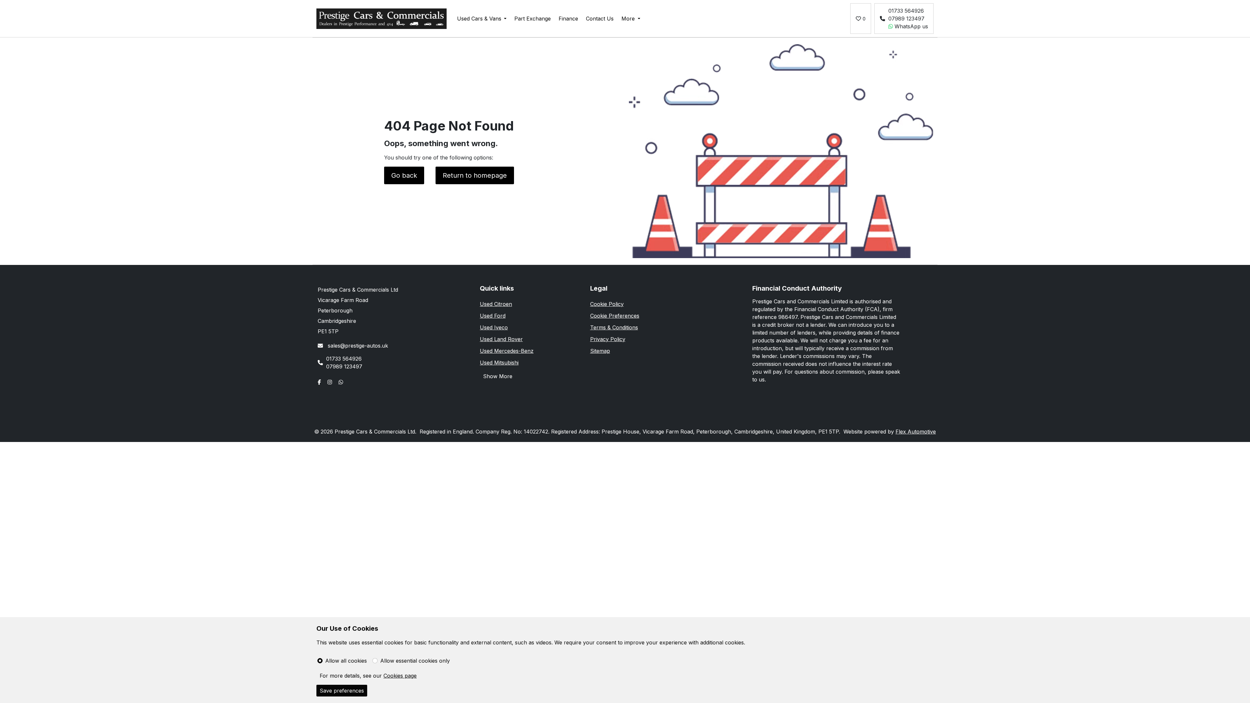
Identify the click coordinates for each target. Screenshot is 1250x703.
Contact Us (600, 18)
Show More (497, 376)
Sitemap (600, 351)
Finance (568, 18)
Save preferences (342, 690)
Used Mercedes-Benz (507, 351)
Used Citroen (496, 304)
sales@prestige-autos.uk (357, 345)
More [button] (628, 18)
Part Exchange (532, 18)
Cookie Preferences (614, 315)
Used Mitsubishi (499, 362)
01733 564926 (906, 10)
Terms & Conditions (614, 327)
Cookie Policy (607, 304)
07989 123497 (906, 18)
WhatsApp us (910, 26)
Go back (404, 175)
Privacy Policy (607, 339)
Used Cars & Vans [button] (479, 18)
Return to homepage (475, 175)
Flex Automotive (916, 431)
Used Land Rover (501, 339)
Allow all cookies (346, 660)
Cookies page (400, 675)
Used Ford (493, 315)
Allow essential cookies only (415, 660)
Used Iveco (494, 327)
